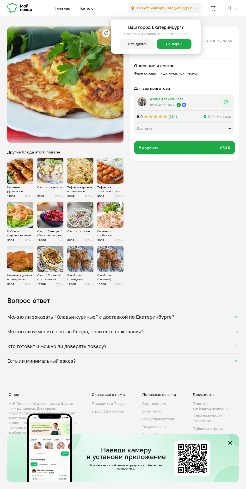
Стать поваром (154, 403)
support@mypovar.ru (108, 411)
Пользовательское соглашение (207, 418)
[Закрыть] (230, 442)
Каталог (87, 8)
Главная (62, 8)
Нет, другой (138, 44)
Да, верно (174, 44)
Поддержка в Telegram (110, 403)
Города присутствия (158, 419)
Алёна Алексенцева (166, 99)
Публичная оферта (208, 428)
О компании (151, 411)
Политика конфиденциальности (210, 405)
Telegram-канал (154, 427)
